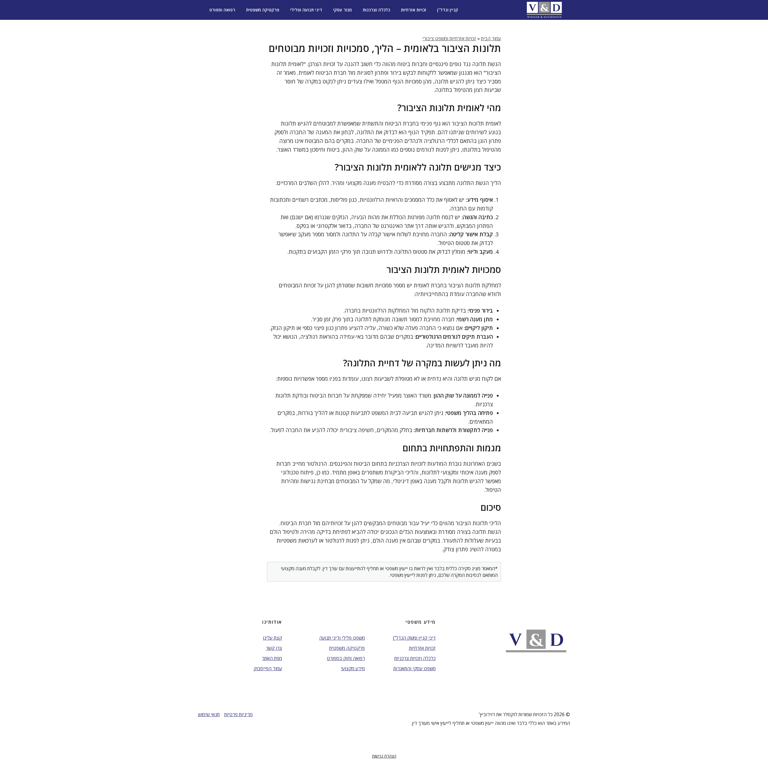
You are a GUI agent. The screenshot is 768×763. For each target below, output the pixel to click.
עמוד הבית (491, 38)
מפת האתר (272, 658)
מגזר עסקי (342, 10)
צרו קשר (274, 648)
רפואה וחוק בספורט (346, 658)
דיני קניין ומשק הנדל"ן (414, 637)
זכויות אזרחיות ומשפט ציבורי (449, 38)
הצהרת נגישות (384, 756)
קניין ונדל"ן (447, 10)
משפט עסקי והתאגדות (414, 668)
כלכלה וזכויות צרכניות (415, 658)
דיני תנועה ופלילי (306, 10)
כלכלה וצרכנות (376, 10)
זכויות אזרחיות (413, 10)
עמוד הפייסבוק (268, 668)
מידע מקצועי (353, 668)
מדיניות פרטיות (238, 714)
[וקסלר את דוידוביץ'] (544, 10)
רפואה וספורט (222, 10)
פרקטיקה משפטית (262, 10)
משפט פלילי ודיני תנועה (342, 637)
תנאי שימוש (209, 714)
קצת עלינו (272, 637)
